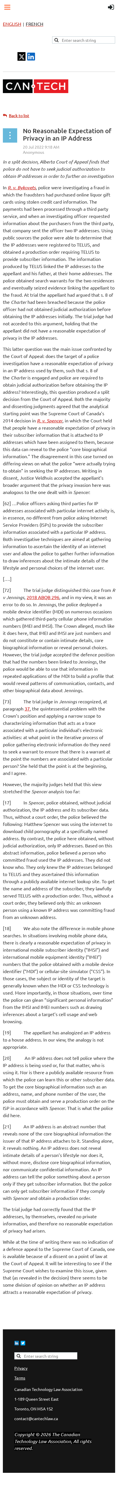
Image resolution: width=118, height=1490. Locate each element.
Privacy (20, 1368)
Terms (19, 1377)
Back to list (19, 115)
